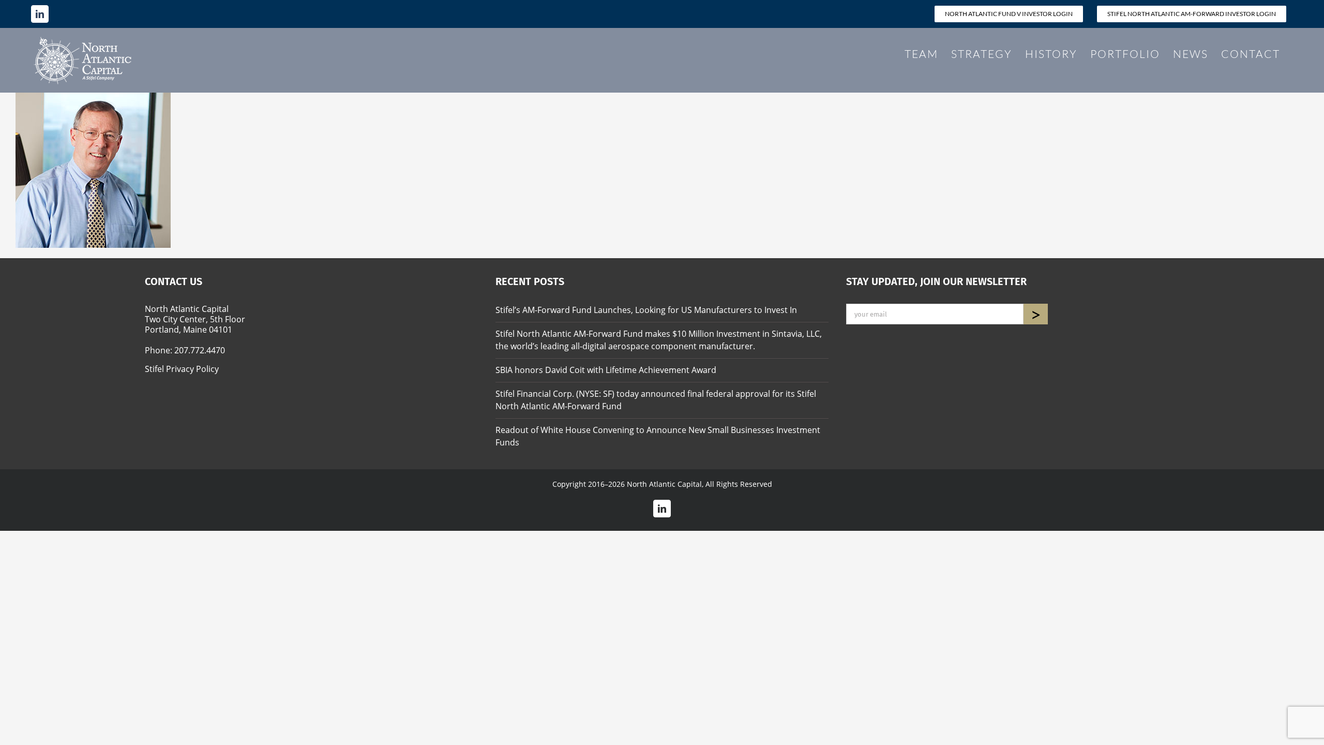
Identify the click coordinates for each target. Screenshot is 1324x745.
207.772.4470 (199, 350)
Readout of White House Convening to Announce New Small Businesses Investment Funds (657, 436)
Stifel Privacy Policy (182, 369)
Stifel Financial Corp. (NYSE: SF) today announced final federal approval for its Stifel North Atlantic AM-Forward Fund (655, 400)
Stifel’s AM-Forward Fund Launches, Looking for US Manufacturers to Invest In (646, 310)
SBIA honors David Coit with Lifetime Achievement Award (605, 370)
